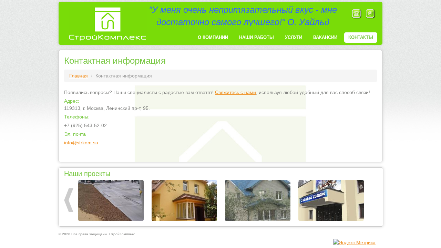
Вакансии (325, 37)
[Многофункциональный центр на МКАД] (111, 200)
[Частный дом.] (184, 200)
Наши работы (256, 37)
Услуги (293, 37)
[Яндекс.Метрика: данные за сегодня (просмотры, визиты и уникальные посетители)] (354, 242)
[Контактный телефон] (356, 13)
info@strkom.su (81, 142)
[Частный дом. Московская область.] (257, 200)
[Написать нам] (370, 13)
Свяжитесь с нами (235, 92)
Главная (78, 76)
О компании (213, 37)
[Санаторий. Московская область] (331, 200)
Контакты (360, 37)
